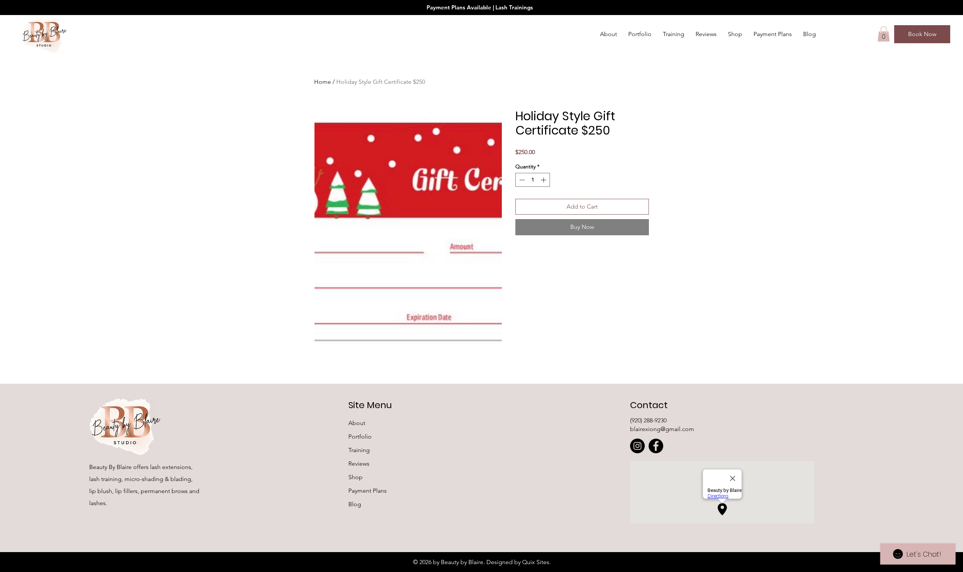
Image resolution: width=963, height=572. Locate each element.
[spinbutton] (532, 179)
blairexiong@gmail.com (662, 429)
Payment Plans (367, 490)
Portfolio (360, 436)
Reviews (358, 463)
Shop (355, 477)
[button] (883, 34)
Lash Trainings (514, 7)
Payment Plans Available (460, 7)
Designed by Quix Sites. (518, 562)
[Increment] (544, 179)
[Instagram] (637, 446)
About (356, 423)
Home (322, 81)
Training (359, 450)
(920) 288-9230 (648, 420)
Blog (354, 504)
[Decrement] (521, 179)
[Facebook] (656, 446)
